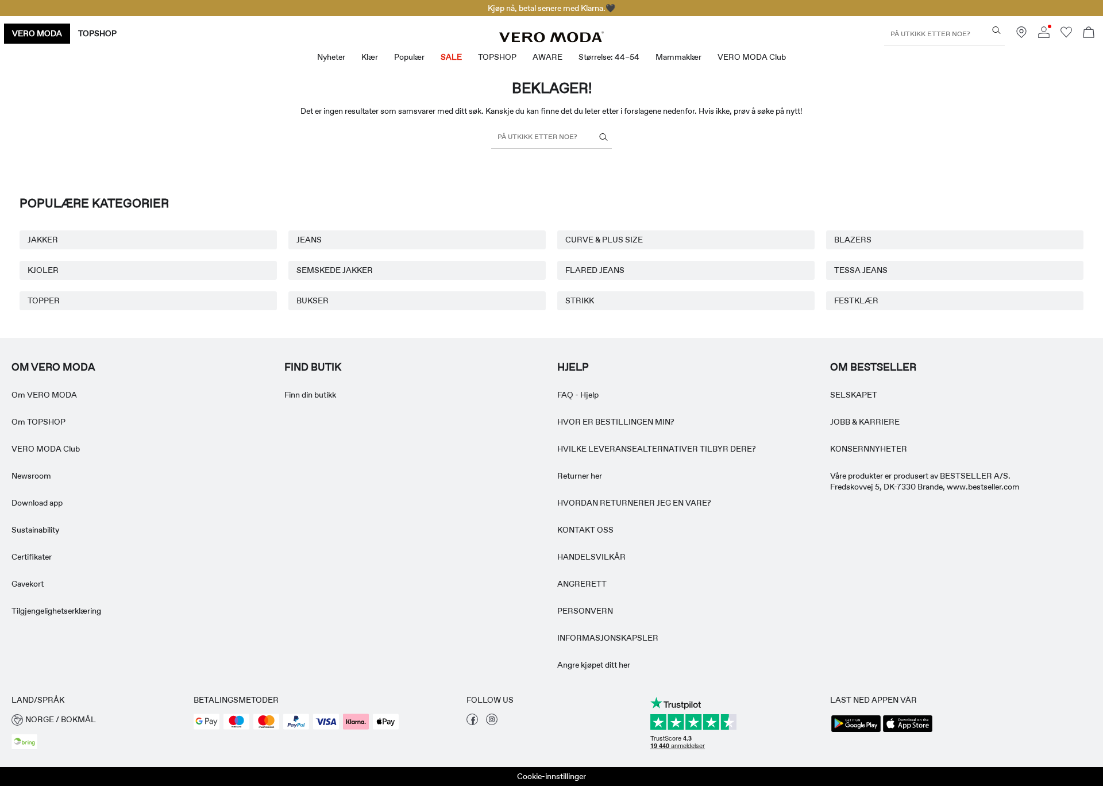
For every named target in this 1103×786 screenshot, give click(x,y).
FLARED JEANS (594, 270)
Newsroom (31, 475)
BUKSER (312, 300)
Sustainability (35, 529)
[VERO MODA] (551, 39)
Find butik (312, 367)
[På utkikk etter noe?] (996, 30)
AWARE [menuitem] (547, 56)
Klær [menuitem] (369, 56)
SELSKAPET (853, 394)
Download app (37, 502)
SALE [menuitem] (451, 56)
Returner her (579, 475)
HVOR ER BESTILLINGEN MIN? (615, 421)
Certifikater (31, 556)
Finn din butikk (310, 394)
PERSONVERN (585, 610)
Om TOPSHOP (38, 421)
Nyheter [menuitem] (331, 56)
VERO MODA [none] (37, 33)
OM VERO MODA (53, 367)
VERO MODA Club (45, 448)
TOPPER (44, 300)
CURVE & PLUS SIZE (604, 239)
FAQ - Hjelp (578, 394)
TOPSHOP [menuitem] (497, 56)
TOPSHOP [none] (97, 33)
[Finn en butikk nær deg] (1021, 35)
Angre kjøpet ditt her (593, 664)
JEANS (309, 239)
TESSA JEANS (861, 270)
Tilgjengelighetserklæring (56, 610)
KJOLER (43, 270)
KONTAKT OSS (585, 529)
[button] (96, 720)
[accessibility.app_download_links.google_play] (856, 730)
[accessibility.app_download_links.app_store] (908, 730)
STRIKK (579, 300)
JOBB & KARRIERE (865, 421)
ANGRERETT (582, 583)
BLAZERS (852, 239)
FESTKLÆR (856, 300)
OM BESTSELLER (873, 367)
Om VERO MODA (44, 394)
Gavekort (27, 583)
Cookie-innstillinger (551, 776)
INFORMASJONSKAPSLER (607, 637)
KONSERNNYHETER (868, 448)
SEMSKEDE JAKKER (334, 270)
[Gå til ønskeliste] (1066, 35)
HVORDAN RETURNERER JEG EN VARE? (634, 502)
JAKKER (43, 239)
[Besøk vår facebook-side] (472, 722)
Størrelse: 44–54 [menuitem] (609, 56)
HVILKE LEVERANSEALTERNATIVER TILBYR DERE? (656, 448)
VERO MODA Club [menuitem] (752, 56)
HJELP (573, 367)
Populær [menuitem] (409, 56)
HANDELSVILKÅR (591, 556)
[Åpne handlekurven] (1088, 33)
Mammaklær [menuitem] (678, 56)
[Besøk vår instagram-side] (491, 722)
